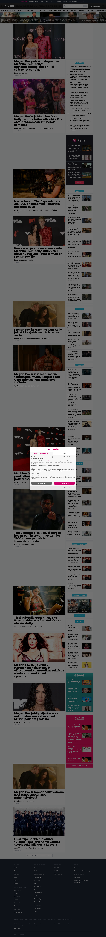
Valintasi (65, 453)
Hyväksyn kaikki (64, 483)
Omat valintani (41, 483)
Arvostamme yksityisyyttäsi (41, 453)
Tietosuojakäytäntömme (70, 487)
